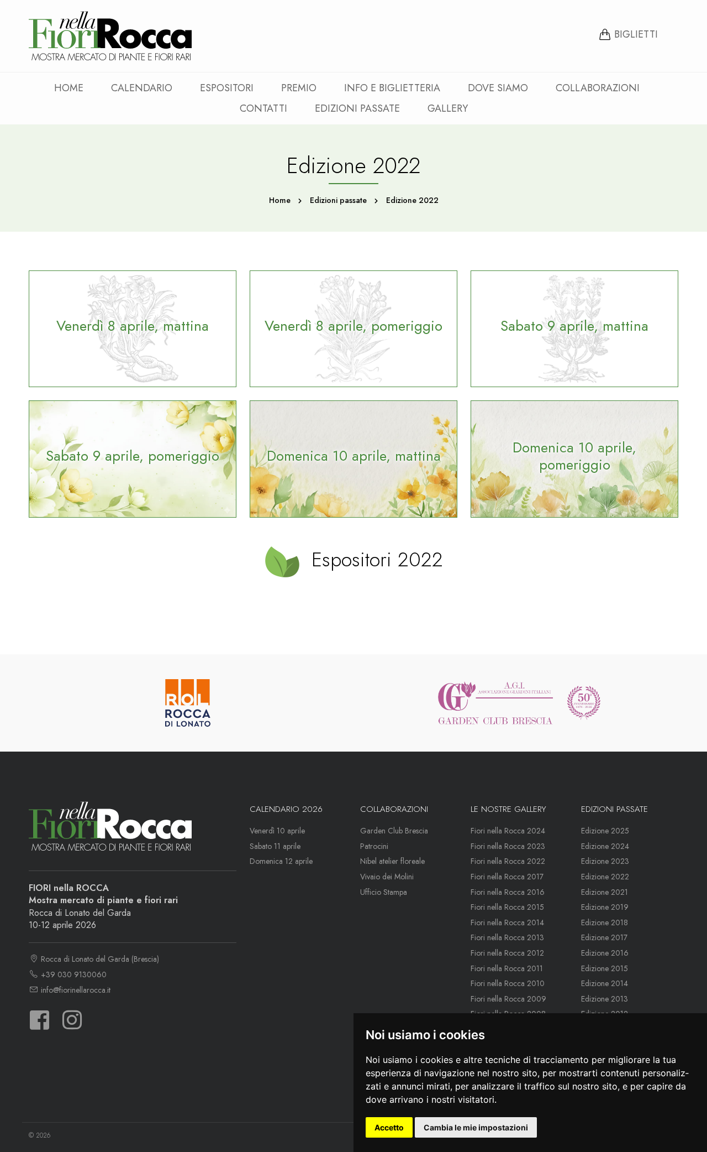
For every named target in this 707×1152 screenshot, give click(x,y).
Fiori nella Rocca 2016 (508, 892)
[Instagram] (72, 1025)
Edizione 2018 (604, 922)
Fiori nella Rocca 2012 (507, 952)
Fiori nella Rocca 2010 (508, 983)
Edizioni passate (357, 108)
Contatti (263, 108)
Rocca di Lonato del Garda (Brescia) (99, 959)
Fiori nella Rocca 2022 (508, 861)
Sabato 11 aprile (275, 846)
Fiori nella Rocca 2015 (507, 907)
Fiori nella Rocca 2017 (507, 876)
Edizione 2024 (605, 846)
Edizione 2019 (605, 907)
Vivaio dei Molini (387, 876)
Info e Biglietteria (392, 88)
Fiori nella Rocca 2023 (508, 846)
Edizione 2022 (605, 876)
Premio (298, 88)
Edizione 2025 (605, 830)
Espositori (227, 88)
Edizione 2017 (604, 937)
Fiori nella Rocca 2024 (508, 830)
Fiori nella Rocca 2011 (507, 968)
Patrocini (374, 846)
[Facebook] (39, 1025)
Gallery (448, 108)
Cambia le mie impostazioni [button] (476, 1127)
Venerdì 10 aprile (277, 830)
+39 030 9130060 (73, 974)
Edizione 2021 (604, 892)
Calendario (141, 88)
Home (68, 88)
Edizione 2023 (605, 861)
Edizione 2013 (604, 998)
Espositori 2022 (374, 559)
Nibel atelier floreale (392, 861)
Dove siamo (498, 88)
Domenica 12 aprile (281, 861)
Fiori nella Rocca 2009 (508, 998)
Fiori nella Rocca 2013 (507, 937)
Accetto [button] (389, 1127)
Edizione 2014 (604, 983)
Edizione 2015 (604, 968)
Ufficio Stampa (383, 892)
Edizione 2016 (605, 952)
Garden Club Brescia (394, 830)
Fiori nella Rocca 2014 (507, 922)
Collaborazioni (598, 88)
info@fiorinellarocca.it (74, 989)
